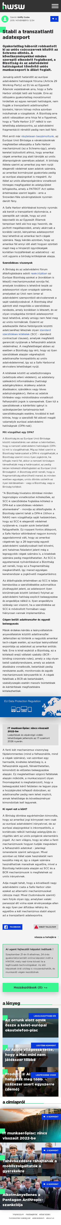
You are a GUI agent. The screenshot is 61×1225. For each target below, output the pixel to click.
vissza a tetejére (45, 937)
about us (50, 1218)
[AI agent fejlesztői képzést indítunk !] (30, 960)
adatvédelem (38, 1218)
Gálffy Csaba (23, 17)
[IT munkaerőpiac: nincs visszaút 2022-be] (30, 737)
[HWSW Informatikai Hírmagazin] (13, 5)
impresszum (18, 1214)
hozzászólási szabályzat (19, 1218)
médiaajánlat (31, 1214)
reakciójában (39, 273)
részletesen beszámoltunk (37, 136)
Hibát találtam (47, 927)
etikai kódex (44, 1214)
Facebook (15, 927)
